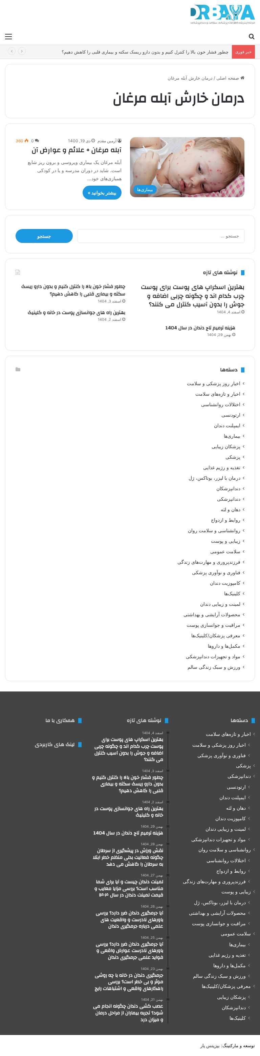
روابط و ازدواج (225, 520)
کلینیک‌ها (232, 593)
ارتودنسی (230, 415)
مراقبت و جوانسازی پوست (213, 625)
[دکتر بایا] (223, 15)
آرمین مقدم (107, 140)
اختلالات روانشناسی (220, 404)
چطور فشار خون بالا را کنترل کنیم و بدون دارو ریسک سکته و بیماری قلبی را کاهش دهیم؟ (145, 52)
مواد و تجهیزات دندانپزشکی (213, 656)
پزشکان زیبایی (226, 446)
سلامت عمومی (225, 551)
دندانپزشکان (228, 488)
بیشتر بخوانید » (102, 192)
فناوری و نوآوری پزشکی (216, 572)
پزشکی (232, 457)
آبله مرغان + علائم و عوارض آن (77, 150)
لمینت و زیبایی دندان (220, 604)
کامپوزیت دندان (225, 583)
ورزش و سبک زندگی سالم (214, 667)
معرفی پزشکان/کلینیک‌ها (215, 635)
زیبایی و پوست (225, 541)
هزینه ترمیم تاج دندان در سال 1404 (200, 328)
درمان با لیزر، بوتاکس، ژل (214, 478)
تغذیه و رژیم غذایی (221, 467)
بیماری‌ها (232, 436)
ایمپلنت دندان (227, 425)
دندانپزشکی (228, 499)
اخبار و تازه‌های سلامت (217, 394)
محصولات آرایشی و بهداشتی (211, 614)
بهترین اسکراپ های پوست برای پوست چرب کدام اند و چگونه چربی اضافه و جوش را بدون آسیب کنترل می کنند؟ (192, 296)
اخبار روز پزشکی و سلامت (213, 383)
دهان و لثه (230, 509)
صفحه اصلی (228, 78)
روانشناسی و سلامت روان (214, 530)
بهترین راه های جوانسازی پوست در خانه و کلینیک (76, 312)
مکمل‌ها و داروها (224, 646)
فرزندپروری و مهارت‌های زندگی (208, 562)
